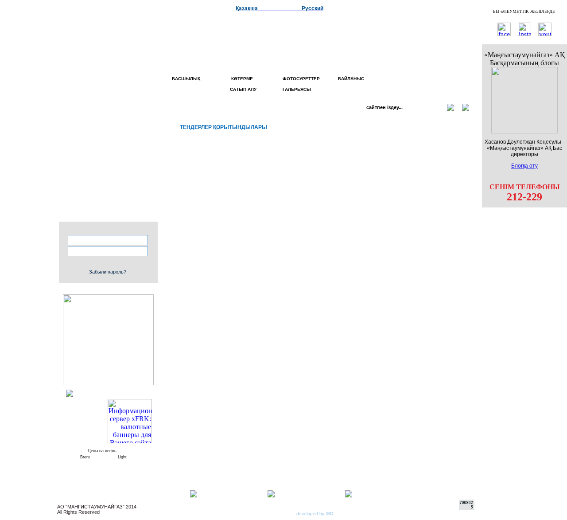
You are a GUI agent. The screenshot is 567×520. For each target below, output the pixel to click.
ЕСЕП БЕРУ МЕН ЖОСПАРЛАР (108, 169)
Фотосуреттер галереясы (301, 84)
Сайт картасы (108, 155)
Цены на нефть (102, 451)
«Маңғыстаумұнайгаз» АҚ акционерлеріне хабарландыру (103, 210)
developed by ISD (314, 513)
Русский (312, 8)
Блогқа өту (524, 166)
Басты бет (113, 112)
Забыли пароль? (107, 271)
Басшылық (186, 78)
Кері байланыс (107, 144)
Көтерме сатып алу (241, 84)
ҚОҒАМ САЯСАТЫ (106, 193)
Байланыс (351, 78)
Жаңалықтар (110, 123)
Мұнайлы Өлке (108, 134)
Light (122, 457)
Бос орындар (109, 183)
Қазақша (247, 8)
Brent (85, 457)
